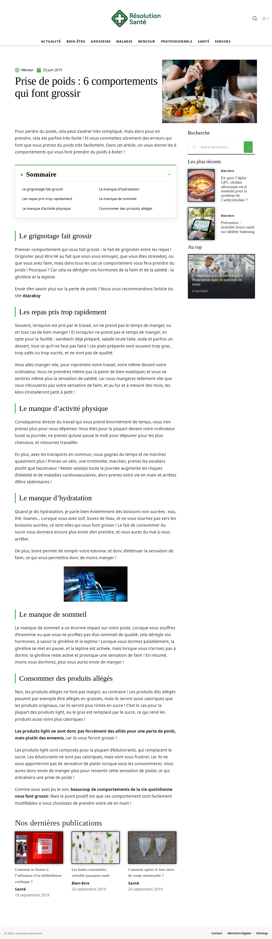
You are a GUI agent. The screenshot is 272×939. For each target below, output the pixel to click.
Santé (20, 889)
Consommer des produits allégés (125, 208)
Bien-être (80, 883)
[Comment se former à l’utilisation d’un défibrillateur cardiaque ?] (39, 848)
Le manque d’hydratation (119, 189)
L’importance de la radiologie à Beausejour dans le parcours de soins (217, 280)
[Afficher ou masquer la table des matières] (113, 174)
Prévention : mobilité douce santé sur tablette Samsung (238, 227)
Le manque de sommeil (117, 198)
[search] (255, 18)
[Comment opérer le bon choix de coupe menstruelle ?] (152, 848)
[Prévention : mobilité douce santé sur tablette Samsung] (201, 224)
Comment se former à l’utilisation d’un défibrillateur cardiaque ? (38, 875)
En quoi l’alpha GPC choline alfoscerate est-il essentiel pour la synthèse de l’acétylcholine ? (234, 189)
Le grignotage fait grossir (42, 189)
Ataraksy (32, 295)
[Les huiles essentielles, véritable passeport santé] (96, 848)
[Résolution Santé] (136, 18)
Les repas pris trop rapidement (47, 198)
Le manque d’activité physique (46, 208)
